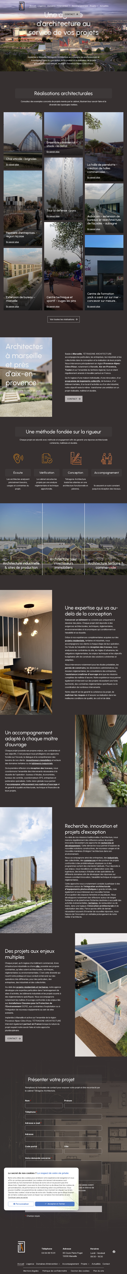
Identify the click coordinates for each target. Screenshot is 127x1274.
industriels (113, 857)
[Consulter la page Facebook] (113, 1251)
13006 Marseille (73, 1254)
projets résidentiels (74, 640)
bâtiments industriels (42, 763)
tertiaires (93, 903)
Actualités (104, 6)
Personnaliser (22, 1204)
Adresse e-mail (33, 1123)
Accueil (33, 6)
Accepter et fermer (56, 1204)
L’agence (42, 6)
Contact (106, 1264)
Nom (28, 1100)
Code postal (31, 1146)
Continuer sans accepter (18, 1197)
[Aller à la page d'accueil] (22, 6)
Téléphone (31, 1112)
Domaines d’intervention (57, 6)
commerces (90, 860)
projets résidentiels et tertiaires (32, 987)
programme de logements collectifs (82, 381)
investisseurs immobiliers (38, 760)
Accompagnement (80, 6)
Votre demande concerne (38, 1158)
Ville (66, 1146)
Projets (93, 6)
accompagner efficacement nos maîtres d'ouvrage (32, 784)
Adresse (29, 1134)
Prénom (68, 1100)
